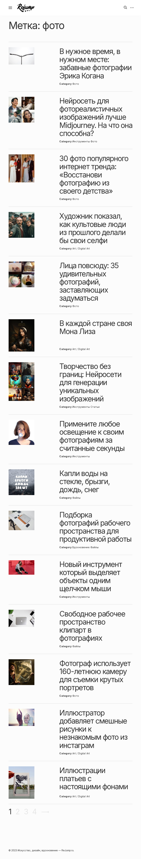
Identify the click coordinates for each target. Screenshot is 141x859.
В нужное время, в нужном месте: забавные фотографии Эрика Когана (95, 63)
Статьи (95, 406)
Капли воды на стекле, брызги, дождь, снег (84, 481)
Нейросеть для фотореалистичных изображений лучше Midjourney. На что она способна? (95, 117)
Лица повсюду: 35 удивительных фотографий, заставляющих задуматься (88, 281)
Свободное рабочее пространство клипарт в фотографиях (92, 626)
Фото (75, 83)
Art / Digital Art (81, 248)
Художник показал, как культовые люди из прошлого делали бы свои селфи (92, 228)
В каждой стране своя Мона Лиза (95, 327)
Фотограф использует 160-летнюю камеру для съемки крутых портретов (94, 675)
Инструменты (81, 141)
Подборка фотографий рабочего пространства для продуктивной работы (95, 527)
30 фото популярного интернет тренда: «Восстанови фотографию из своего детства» (93, 174)
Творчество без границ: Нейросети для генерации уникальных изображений (90, 382)
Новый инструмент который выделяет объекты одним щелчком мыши (90, 576)
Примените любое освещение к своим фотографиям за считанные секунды (91, 436)
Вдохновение (81, 547)
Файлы (76, 497)
